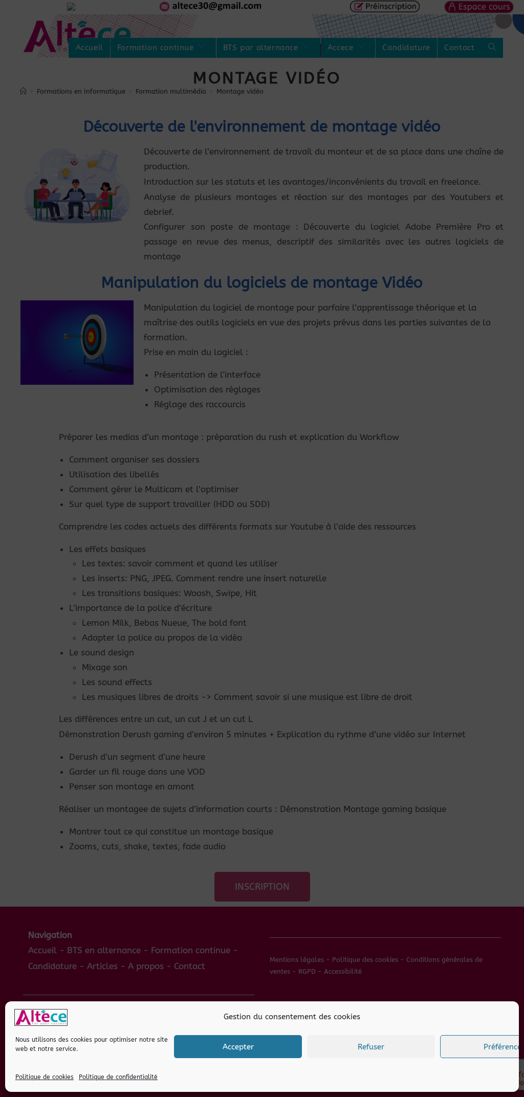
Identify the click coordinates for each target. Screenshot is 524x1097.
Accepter (238, 1046)
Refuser (371, 1046)
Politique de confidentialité (118, 1077)
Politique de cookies (44, 1077)
